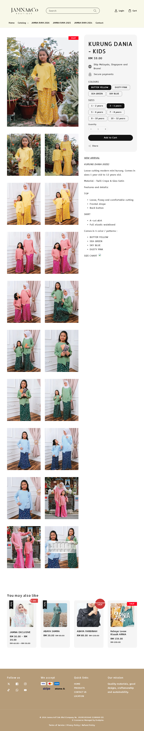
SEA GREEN (97, 94)
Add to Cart (110, 137)
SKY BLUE (114, 94)
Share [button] (95, 146)
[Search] (95, 10)
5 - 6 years (97, 112)
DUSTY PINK (121, 87)
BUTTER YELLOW (99, 87)
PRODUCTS (79, 688)
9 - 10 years (97, 118)
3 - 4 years (116, 106)
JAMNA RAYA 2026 (41, 23)
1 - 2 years (97, 106)
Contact (100, 23)
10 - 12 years (118, 118)
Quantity (92, 124)
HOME (77, 684)
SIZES (91, 100)
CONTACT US (80, 692)
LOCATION (79, 696)
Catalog (22, 23)
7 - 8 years (116, 112)
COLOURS (93, 81)
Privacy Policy (73, 725)
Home (11, 23)
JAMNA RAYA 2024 (83, 23)
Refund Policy (88, 725)
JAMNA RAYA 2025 (62, 23)
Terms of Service (56, 725)
